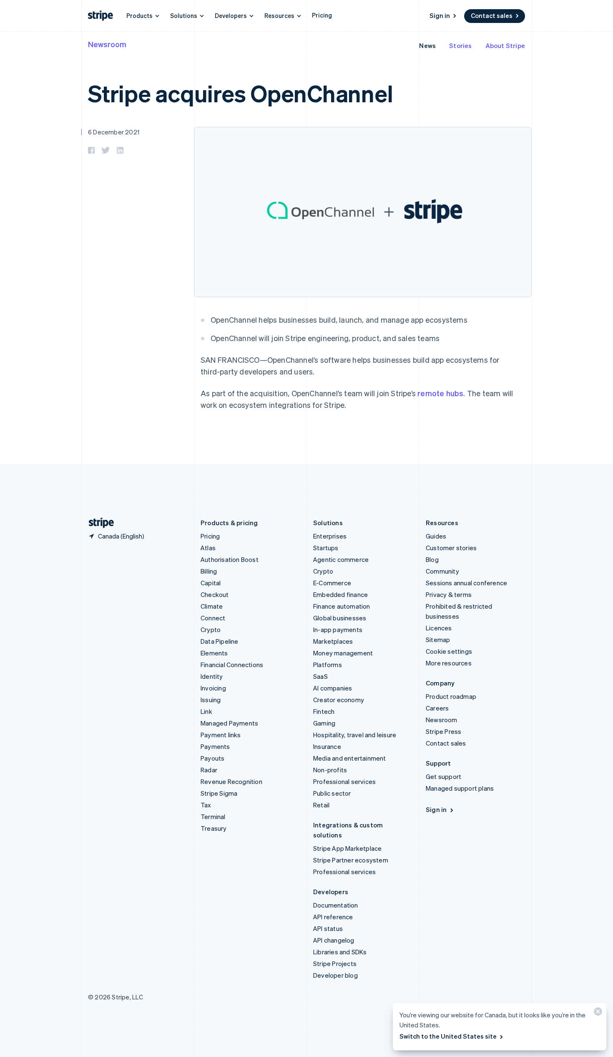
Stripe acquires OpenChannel (240, 93)
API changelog (333, 940)
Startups (326, 548)
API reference (333, 917)
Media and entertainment (349, 758)
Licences (439, 628)
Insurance (327, 746)
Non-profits (330, 770)
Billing (209, 571)
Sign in (440, 15)
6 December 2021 (113, 132)
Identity (212, 676)
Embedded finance (340, 594)
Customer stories (451, 548)
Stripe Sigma (219, 793)
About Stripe (505, 45)
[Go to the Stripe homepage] (98, 523)
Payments (215, 746)
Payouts (212, 758)
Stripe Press (443, 731)
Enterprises (330, 536)
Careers (437, 708)
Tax (206, 805)
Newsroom (107, 44)
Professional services (344, 781)
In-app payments (337, 629)
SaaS (320, 676)
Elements (214, 653)
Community (442, 571)
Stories (460, 45)
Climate (212, 606)
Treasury (214, 828)
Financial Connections (232, 664)
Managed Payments (229, 723)
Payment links (221, 735)
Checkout (215, 594)
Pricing (322, 15)
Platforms (327, 664)
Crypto (211, 629)
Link (206, 711)
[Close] (596, 1013)
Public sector (332, 793)
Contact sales (492, 15)
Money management (343, 653)
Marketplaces (333, 641)
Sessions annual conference (466, 583)
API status (328, 928)
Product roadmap (451, 696)
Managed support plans (460, 788)
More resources (449, 663)
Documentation (335, 905)
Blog (432, 559)
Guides (436, 536)
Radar (209, 770)
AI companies (332, 688)
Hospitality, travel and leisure (354, 735)
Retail (321, 805)
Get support (443, 776)
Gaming (324, 723)
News (427, 45)
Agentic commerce (341, 559)
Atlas (208, 548)
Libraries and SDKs (340, 952)
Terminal (213, 816)
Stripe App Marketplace (347, 848)
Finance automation (341, 606)
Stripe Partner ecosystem (350, 860)
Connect (213, 618)
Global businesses (339, 618)
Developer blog (335, 975)
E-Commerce (332, 583)
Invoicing (213, 688)
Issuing (211, 699)
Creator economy (338, 699)
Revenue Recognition (231, 781)
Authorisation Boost (230, 559)
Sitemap (438, 639)
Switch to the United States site (448, 1036)
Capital (211, 583)
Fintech (323, 711)
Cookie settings (449, 651)
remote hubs (440, 393)
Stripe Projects (335, 963)
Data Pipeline (220, 641)
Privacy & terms (449, 594)
